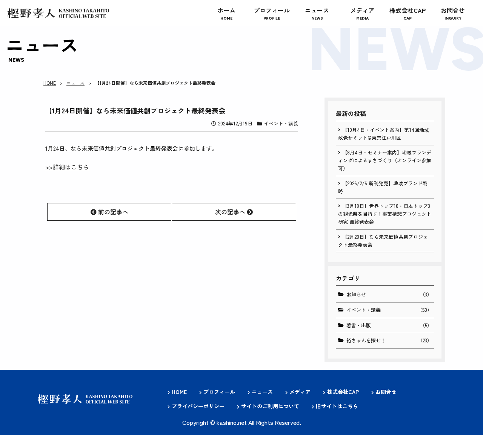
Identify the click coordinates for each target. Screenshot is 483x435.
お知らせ (389, 294)
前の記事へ (112, 211)
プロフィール (219, 391)
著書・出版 (389, 325)
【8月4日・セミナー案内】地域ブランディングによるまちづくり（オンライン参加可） (384, 160)
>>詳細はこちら (67, 166)
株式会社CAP (343, 391)
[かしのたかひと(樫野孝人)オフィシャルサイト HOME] (58, 13)
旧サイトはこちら (337, 406)
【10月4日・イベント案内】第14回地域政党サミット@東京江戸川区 (383, 133)
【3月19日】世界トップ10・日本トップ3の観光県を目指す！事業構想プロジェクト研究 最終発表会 (384, 213)
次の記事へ (231, 211)
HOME (49, 82)
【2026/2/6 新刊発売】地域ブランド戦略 (383, 187)
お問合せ (386, 391)
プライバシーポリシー (198, 406)
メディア (300, 391)
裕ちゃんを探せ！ (389, 340)
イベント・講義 (281, 123)
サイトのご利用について (270, 406)
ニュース (75, 82)
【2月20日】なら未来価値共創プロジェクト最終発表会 (383, 240)
